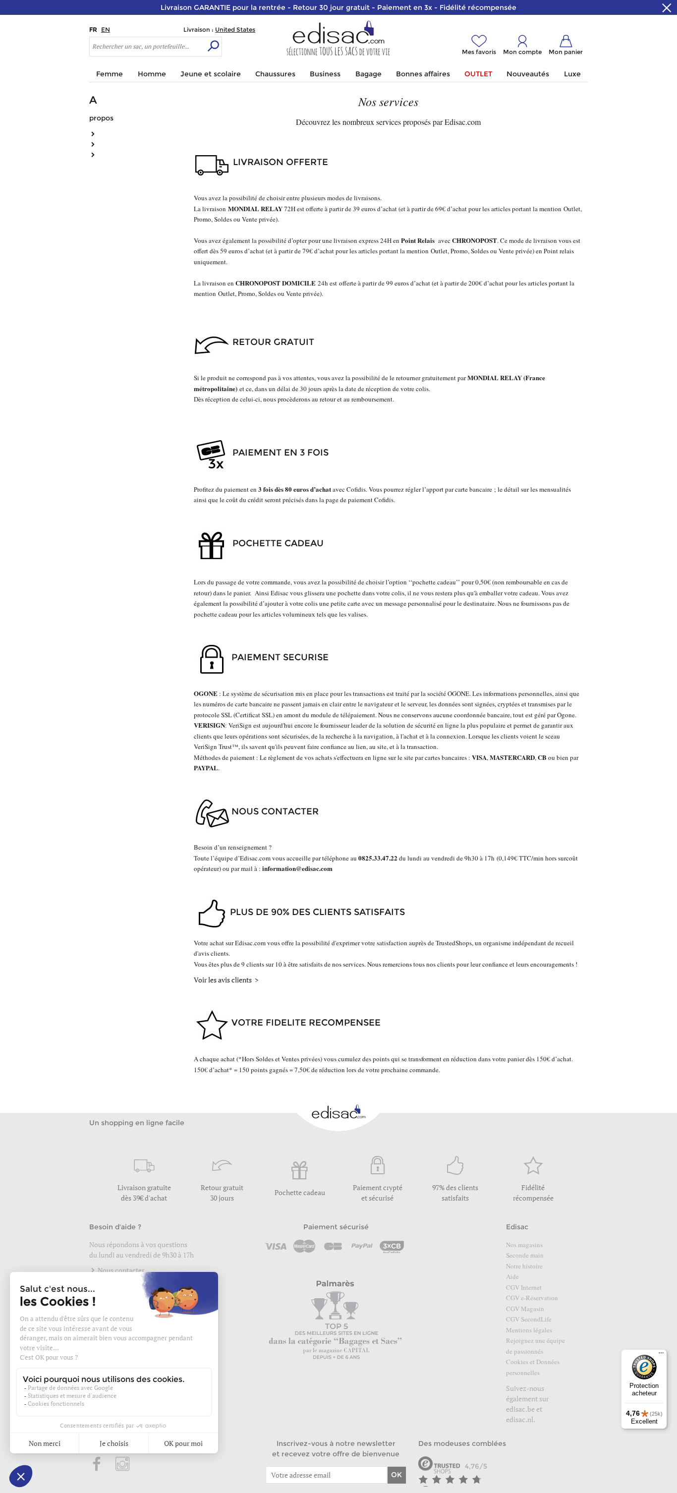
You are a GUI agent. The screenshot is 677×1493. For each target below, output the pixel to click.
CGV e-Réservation (532, 1297)
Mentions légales (529, 1329)
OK (396, 1474)
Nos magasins (524, 1244)
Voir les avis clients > (226, 979)
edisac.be (520, 1409)
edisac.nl (519, 1419)
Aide (512, 1276)
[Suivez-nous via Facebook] (97, 1464)
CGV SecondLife (529, 1319)
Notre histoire (524, 1266)
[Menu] (661, 1355)
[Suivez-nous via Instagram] (122, 1464)
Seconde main (525, 1255)
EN (105, 29)
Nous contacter (120, 1270)
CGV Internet (524, 1287)
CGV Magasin (525, 1308)
